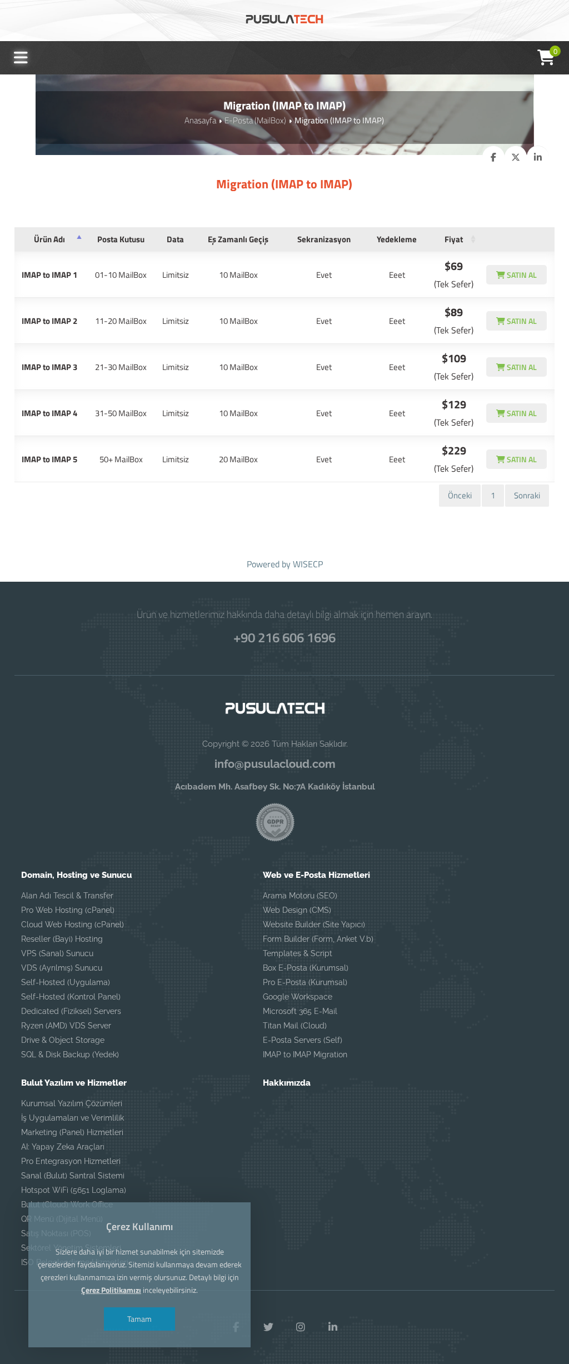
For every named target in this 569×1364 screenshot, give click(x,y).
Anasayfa (200, 120)
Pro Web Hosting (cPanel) (67, 910)
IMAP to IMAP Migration (305, 1054)
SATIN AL (521, 275)
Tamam (139, 1319)
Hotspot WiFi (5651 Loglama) (73, 1190)
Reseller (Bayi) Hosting (62, 939)
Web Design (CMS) (297, 910)
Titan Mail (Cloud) (295, 1025)
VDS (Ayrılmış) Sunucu (61, 967)
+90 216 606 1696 (284, 637)
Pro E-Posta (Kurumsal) (305, 982)
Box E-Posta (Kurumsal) (305, 967)
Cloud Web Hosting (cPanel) (72, 924)
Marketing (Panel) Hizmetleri (72, 1132)
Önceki (460, 495)
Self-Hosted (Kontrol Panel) (71, 996)
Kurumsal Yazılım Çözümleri (71, 1103)
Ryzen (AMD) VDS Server (66, 1025)
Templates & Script (297, 953)
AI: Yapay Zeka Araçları (62, 1146)
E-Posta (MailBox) (255, 120)
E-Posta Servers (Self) (302, 1040)
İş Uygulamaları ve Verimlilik (72, 1117)
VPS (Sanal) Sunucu (57, 953)
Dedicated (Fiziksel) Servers (71, 1011)
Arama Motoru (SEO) (300, 895)
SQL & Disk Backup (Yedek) (70, 1054)
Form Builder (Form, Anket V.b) (318, 939)
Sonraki (527, 495)
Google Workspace (297, 996)
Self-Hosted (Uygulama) (65, 982)
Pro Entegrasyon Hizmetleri (71, 1161)
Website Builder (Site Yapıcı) (314, 924)
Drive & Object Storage (62, 1040)
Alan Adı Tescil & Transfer (67, 895)
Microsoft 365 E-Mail (300, 1011)
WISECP (308, 564)
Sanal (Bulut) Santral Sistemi (72, 1175)
